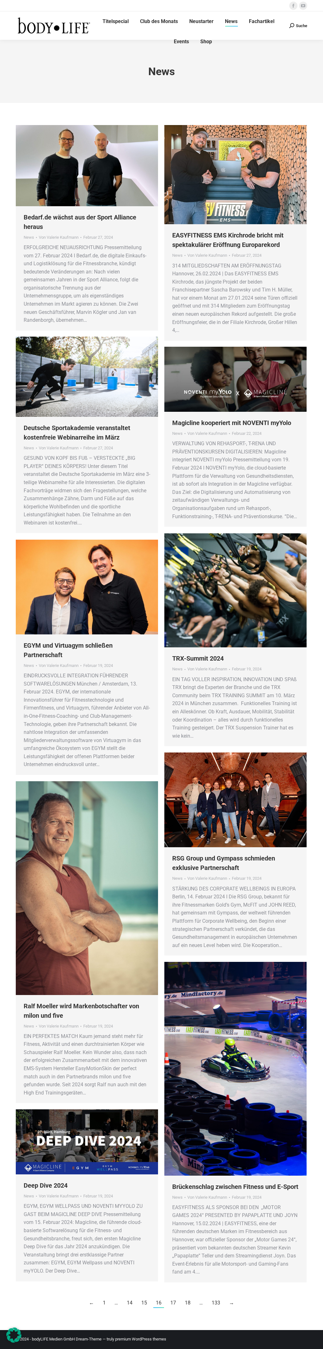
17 (173, 1303)
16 (159, 1303)
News (29, 237)
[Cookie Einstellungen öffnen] (13, 1341)
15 (144, 1303)
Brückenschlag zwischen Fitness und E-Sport (235, 1186)
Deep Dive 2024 (46, 1185)
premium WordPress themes (140, 1339)
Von (59, 237)
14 (129, 1303)
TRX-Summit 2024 (198, 658)
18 (188, 1303)
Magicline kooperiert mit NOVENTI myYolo (231, 423)
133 (216, 1303)
